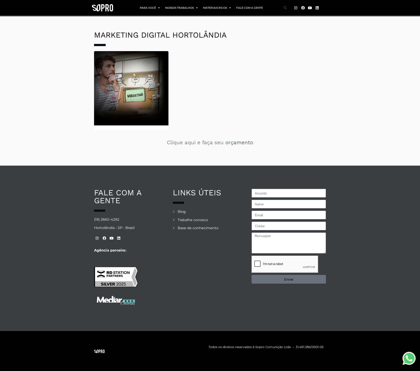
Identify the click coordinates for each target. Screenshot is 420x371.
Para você (148, 7)
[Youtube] (310, 8)
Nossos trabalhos (179, 7)
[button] (285, 8)
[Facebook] (303, 8)
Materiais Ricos (215, 7)
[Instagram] (295, 8)
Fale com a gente (249, 7)
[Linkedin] (317, 8)
